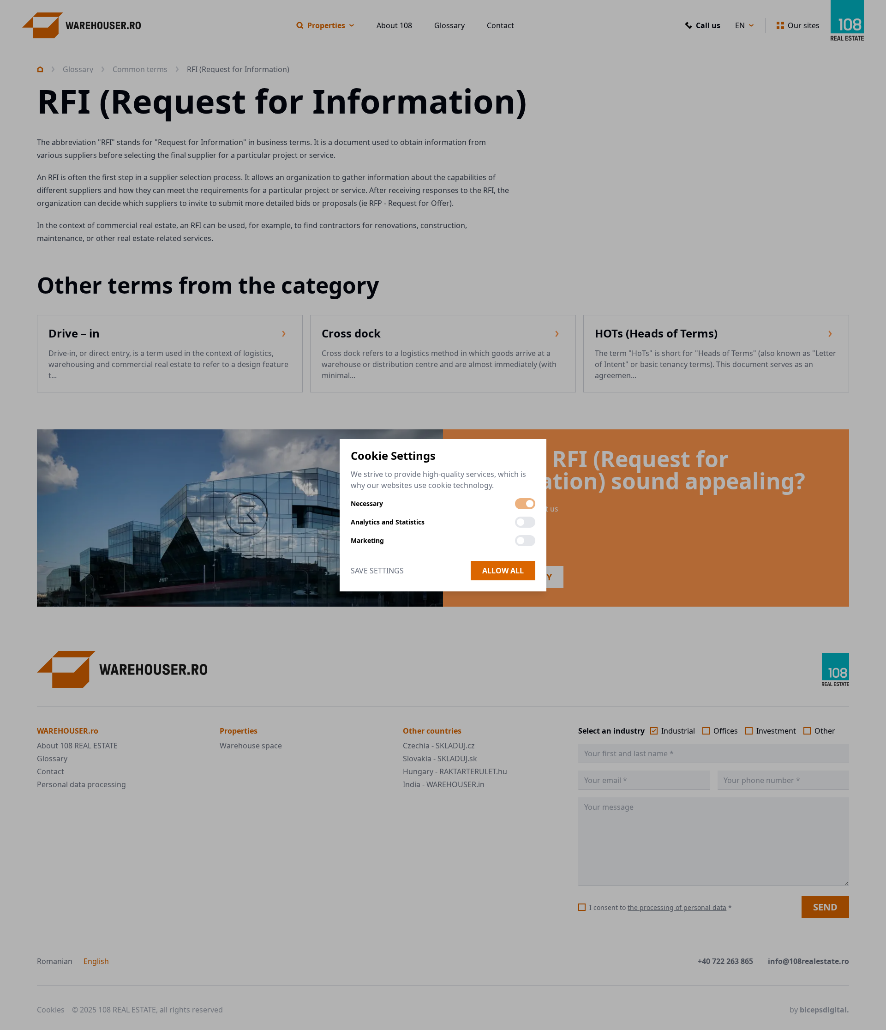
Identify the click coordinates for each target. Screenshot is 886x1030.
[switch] (525, 503)
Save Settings (377, 571)
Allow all (503, 571)
